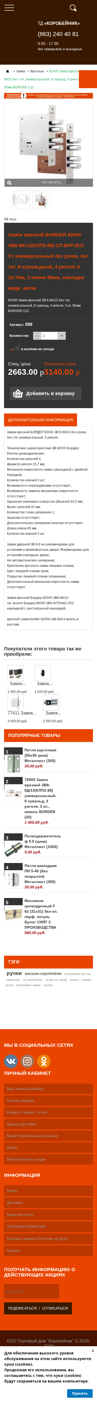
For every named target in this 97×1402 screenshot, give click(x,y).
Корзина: (90, 8)
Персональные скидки (26, 1159)
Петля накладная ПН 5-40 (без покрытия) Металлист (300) (41, 876)
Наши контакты (20, 1214)
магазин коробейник (43, 973)
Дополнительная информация (40, 420)
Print (12, 219)
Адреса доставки (21, 1124)
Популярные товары (34, 735)
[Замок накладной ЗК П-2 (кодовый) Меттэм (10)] (53, 702)
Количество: (19, 336)
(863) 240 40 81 (58, 34)
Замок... (17, 683)
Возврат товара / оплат (27, 1112)
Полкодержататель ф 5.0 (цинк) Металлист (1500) (41, 844)
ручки (14, 973)
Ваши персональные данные (32, 1136)
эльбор (48, 985)
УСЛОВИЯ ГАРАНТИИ (26, 1226)
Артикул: (16, 325)
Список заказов (20, 1100)
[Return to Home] (7, 71)
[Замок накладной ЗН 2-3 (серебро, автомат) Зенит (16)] (17, 673)
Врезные (37, 71)
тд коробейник (33, 979)
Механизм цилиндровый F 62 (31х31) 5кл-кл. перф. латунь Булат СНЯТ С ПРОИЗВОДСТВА (41, 917)
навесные (13, 979)
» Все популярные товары (66, 945)
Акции (12, 1190)
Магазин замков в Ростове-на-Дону (37, 1238)
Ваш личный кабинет (25, 1089)
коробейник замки (28, 985)
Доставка (15, 1202)
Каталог (13, 1250)
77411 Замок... (22, 713)
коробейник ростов (77, 973)
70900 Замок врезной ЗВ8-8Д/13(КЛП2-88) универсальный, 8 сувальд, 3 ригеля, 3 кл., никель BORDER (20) (40, 801)
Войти (12, 1147)
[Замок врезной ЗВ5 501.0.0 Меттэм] (44, 673)
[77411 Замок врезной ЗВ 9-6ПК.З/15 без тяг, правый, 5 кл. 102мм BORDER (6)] (22, 702)
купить (74, 979)
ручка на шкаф (56, 979)
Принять (80, 1393)
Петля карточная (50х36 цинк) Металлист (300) (40, 758)
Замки (20, 71)
